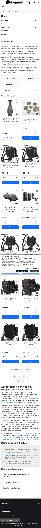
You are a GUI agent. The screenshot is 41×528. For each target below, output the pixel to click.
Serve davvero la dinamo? (12, 482)
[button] (34, 2)
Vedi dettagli (7, 138)
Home (4, 16)
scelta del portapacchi (30, 439)
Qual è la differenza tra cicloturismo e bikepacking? (16, 475)
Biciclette (4, 20)
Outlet (3, 34)
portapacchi (19, 398)
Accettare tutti (22, 271)
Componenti (5, 27)
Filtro (33, 91)
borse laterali (20, 451)
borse (27, 398)
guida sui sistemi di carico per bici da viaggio (19, 436)
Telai (3, 24)
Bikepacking (9, 455)
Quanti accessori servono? (12, 488)
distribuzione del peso (9, 439)
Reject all (34, 271)
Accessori (5, 31)
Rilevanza (14, 91)
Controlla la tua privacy (10, 520)
